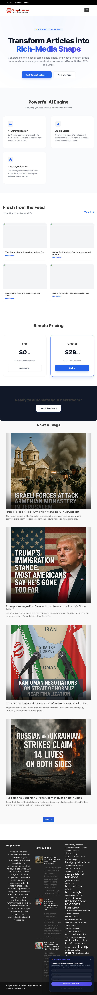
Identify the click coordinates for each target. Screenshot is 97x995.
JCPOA (68, 913)
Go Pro (72, 368)
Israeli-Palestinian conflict (77, 910)
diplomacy (71, 853)
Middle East (72, 916)
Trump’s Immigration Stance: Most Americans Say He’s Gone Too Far (46, 607)
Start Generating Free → (36, 75)
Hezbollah (69, 883)
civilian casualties (72, 847)
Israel (75, 907)
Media (26, 2)
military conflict (70, 925)
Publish (10, 2)
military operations (72, 928)
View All (48, 819)
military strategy (73, 931)
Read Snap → (9, 255)
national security (75, 934)
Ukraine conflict (82, 953)
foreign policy (74, 862)
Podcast (18, 2)
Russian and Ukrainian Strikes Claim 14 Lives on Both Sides (44, 798)
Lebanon (75, 914)
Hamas (78, 881)
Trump (83, 946)
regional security (78, 937)
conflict (84, 848)
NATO (67, 937)
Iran (68, 907)
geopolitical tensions (74, 876)
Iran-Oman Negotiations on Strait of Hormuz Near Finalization (46, 703)
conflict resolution (72, 850)
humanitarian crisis (74, 888)
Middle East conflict (73, 919)
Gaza (87, 862)
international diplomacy (74, 895)
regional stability (76, 940)
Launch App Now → (48, 408)
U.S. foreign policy (72, 950)
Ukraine (70, 952)
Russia (69, 943)
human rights (74, 892)
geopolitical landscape (74, 871)
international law (73, 898)
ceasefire (79, 845)
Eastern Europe (71, 859)
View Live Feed (64, 75)
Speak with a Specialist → (71, 983)
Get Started (24, 368)
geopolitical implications (72, 868)
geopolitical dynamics (74, 865)
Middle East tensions (76, 922)
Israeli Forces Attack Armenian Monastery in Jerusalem (42, 512)
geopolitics (70, 880)
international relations (76, 902)
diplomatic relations (75, 856)
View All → (89, 212)
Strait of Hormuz (71, 947)
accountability (70, 845)
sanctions (80, 943)
